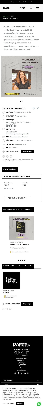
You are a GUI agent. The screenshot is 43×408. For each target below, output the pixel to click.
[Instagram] (15, 373)
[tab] (21, 381)
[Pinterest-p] (27, 373)
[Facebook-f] (18, 373)
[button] (37, 8)
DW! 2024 (5, 16)
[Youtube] (24, 373)
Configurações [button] (8, 403)
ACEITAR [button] (20, 403)
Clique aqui (27, 151)
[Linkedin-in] (21, 373)
